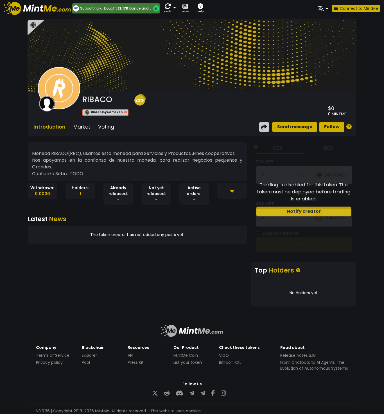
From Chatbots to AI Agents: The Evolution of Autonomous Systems (314, 365)
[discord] (179, 393)
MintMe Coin (185, 355)
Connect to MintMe (359, 8)
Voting (106, 126)
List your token (187, 362)
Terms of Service (52, 355)
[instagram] (223, 393)
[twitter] (155, 393)
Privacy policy (49, 362)
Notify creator (304, 211)
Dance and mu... (143, 8)
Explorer (89, 355)
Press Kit (136, 362)
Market (81, 126)
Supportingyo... (92, 8)
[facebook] (213, 393)
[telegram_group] (191, 393)
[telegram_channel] (202, 393)
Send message (294, 126)
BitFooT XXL (230, 362)
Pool (86, 362)
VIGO (224, 355)
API (130, 355)
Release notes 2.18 (298, 355)
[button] (169, 8)
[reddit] (167, 393)
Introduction (49, 126)
